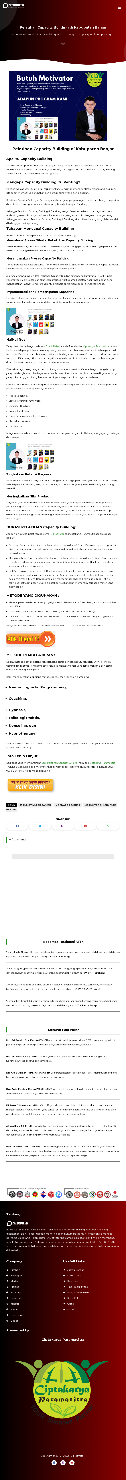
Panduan (72, 1281)
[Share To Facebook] (17, 826)
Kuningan (16, 1275)
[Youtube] (72, 1462)
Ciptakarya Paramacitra (96, 346)
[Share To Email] (63, 826)
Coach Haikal (52, 346)
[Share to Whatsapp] (108, 826)
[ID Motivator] (13, 6)
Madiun (15, 1281)
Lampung (16, 1298)
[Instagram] (63, 1462)
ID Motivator (57, 534)
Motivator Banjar (67, 805)
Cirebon (15, 1269)
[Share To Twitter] (40, 826)
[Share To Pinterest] (85, 826)
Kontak (71, 1309)
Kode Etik (73, 1298)
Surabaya (16, 1292)
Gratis (70, 1303)
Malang (15, 1286)
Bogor (14, 1320)
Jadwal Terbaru (76, 1269)
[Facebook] (54, 1462)
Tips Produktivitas (77, 1286)
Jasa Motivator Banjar (35, 805)
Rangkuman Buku (78, 1292)
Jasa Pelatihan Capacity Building (59, 763)
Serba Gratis (74, 1275)
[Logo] (63, 1223)
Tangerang (17, 1315)
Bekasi (14, 1309)
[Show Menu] (120, 7)
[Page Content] (63, 44)
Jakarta (15, 1303)
